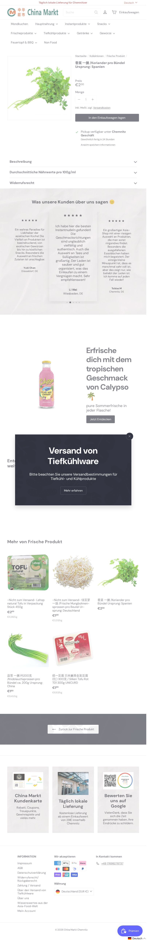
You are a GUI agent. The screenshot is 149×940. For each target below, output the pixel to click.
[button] (137, 938)
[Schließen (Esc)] (129, 436)
